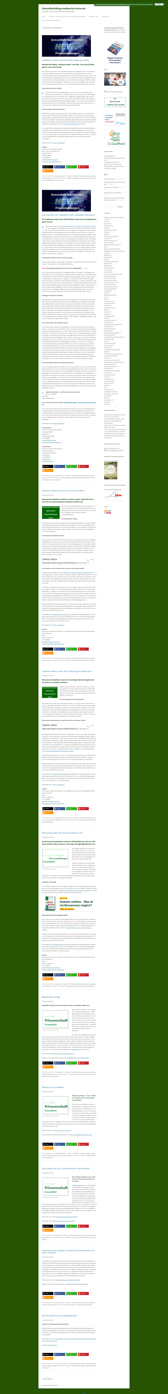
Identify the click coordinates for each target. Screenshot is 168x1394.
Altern (105, 228)
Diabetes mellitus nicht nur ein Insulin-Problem (63, 490)
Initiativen (106, 305)
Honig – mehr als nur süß (110, 429)
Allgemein (76, 176)
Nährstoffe (107, 330)
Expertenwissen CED (109, 156)
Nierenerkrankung (109, 343)
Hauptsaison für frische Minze (112, 414)
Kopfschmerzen (108, 316)
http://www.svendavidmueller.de (51, 162)
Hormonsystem (108, 301)
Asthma (106, 232)
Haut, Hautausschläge (110, 286)
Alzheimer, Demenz (109, 230)
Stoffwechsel (55, 660)
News (105, 341)
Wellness (106, 402)
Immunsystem (108, 303)
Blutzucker (80, 1074)
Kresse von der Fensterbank (111, 425)
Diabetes (88, 176)
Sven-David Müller (49, 180)
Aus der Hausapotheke (110, 236)
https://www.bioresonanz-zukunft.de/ (53, 644)
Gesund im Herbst (109, 278)
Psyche (106, 358)
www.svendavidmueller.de (71, 124)
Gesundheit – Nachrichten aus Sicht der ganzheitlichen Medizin (67, 16)
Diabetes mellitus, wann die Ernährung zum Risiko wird (67, 671)
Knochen (106, 312)
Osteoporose (107, 345)
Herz (105, 293)
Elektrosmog (107, 265)
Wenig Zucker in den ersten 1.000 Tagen (114, 433)
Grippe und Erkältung (109, 282)
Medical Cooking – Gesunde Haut (112, 164)
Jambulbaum (88, 477)
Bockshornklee (76, 1365)
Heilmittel (44, 1365)
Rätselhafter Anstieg (51, 997)
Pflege (105, 351)
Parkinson (106, 347)
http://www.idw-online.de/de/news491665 (68, 1280)
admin (69, 176)
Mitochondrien (108, 326)
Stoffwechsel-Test (108, 381)
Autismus (106, 238)
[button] (47, 166)
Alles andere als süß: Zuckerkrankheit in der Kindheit (66, 1168)
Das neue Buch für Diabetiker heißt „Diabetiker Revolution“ (68, 215)
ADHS (105, 221)
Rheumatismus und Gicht (110, 360)
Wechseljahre (107, 400)
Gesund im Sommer (109, 280)
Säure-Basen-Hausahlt (110, 366)
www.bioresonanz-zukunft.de (61, 614)
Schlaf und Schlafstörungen (64, 1155)
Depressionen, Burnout (110, 261)
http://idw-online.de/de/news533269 (66, 1217)
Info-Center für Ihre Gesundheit (51, 20)
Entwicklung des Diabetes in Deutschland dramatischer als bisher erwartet (68, 1251)
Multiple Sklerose (108, 328)
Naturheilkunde (108, 335)
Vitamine (106, 396)
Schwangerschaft (108, 375)
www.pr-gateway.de (59, 143)
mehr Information (149, 4)
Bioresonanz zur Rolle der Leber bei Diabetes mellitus (74, 890)
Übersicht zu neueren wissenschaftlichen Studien (78, 572)
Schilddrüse (107, 368)
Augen (105, 234)
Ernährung (93, 176)
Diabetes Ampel (79, 178)
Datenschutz (105, 16)
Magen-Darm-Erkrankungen (111, 324)
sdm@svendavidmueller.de (50, 159)
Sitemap (84, 1393)
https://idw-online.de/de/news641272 (63, 1053)
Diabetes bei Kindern (78, 1185)
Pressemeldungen (46, 178)
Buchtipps (82, 176)
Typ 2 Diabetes (79, 1304)
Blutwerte (106, 255)
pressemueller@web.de (49, 440)
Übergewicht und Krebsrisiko (111, 162)
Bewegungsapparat (109, 240)
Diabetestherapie (89, 1365)
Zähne (105, 404)
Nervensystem (108, 339)
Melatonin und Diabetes (53, 1087)
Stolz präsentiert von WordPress (50, 1385)
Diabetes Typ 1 (75, 1049)
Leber (84, 986)
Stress (105, 385)
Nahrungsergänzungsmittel (111, 333)
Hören (105, 299)
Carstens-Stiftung (52, 1345)
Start (43, 16)
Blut (105, 247)
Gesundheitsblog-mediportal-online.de (63, 8)
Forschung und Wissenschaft (88, 1235)
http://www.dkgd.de (48, 461)
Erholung (106, 270)
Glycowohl (78, 477)
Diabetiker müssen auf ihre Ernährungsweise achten (65, 60)
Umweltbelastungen (109, 391)
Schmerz (106, 372)
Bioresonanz (81, 658)
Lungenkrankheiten (109, 320)
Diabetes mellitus (87, 178)
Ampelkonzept (70, 178)
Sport (105, 377)
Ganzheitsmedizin (108, 276)
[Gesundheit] (107, 511)
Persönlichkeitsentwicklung (111, 349)
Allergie (106, 223)
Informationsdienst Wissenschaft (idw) (77, 1058)
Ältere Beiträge (47, 1378)
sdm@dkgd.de (46, 459)
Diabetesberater (70, 477)
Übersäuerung (108, 389)
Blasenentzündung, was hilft (111, 244)
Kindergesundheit (108, 307)
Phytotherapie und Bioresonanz (112, 354)
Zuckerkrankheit (59, 180)
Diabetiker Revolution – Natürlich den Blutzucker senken (78, 226)
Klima (105, 309)
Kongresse (107, 314)
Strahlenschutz (108, 383)
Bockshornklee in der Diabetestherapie (59, 1315)
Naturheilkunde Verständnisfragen (113, 337)
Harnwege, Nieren (108, 284)
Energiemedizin (108, 268)
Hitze (105, 297)
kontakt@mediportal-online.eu (51, 642)
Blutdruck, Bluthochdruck (110, 249)
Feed (107, 174)
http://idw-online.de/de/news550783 (62, 1130)
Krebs (105, 318)
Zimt (50, 479)
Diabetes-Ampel (80, 96)
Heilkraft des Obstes (109, 289)
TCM (105, 387)
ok (159, 4)
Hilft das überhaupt (109, 295)
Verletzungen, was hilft (110, 393)
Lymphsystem (108, 322)
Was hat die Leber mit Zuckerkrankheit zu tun (62, 833)
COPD (105, 259)
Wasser (106, 398)
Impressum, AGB (93, 16)
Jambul (83, 477)
